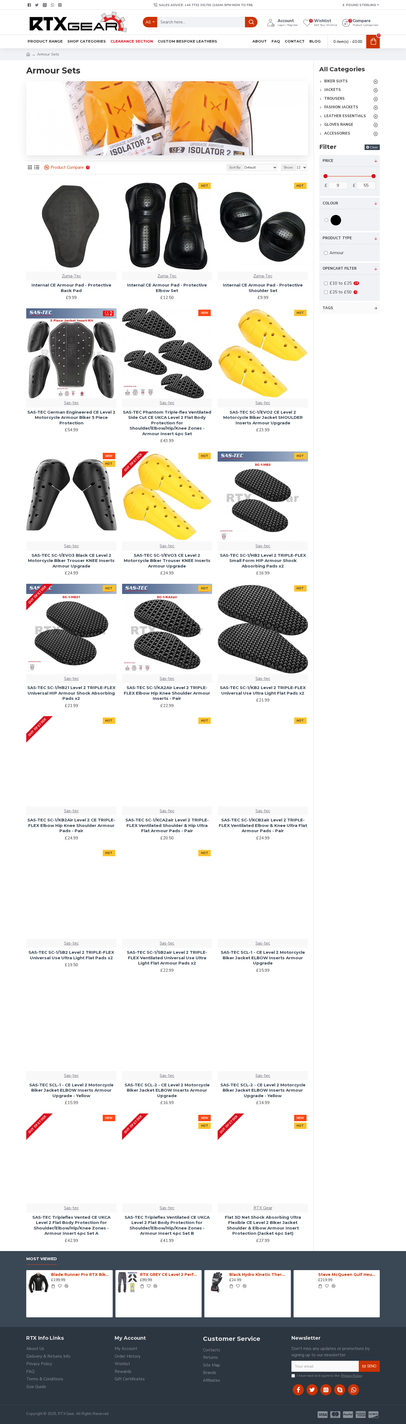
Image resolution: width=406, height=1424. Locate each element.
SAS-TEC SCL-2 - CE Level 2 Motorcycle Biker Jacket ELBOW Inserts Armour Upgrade (167, 1090)
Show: (288, 167)
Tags (328, 308)
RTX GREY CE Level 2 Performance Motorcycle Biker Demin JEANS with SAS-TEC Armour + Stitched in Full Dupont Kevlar (170, 1274)
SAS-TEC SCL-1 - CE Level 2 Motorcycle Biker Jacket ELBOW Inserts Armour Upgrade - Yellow (71, 1090)
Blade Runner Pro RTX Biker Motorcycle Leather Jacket (81, 1274)
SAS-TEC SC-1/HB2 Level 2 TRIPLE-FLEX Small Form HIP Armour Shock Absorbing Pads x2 (263, 561)
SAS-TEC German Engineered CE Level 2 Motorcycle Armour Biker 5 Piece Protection (71, 417)
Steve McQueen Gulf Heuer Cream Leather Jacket (348, 1274)
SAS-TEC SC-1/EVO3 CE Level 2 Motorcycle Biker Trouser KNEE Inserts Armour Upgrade (167, 561)
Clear (374, 147)
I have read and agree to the (329, 1375)
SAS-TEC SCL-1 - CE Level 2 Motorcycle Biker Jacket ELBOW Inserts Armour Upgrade (263, 958)
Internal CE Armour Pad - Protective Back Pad (71, 287)
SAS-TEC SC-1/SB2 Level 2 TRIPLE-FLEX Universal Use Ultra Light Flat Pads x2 (71, 955)
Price (328, 160)
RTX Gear (263, 1208)
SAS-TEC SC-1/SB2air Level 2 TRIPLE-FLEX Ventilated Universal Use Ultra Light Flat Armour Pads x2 (167, 958)
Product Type (337, 238)
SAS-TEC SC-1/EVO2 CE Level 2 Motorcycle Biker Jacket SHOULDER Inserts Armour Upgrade (263, 417)
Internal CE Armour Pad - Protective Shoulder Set (263, 287)
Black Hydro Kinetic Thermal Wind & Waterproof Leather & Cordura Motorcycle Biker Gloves (259, 1274)
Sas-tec (71, 403)
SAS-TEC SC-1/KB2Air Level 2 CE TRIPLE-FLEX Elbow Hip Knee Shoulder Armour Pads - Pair (71, 825)
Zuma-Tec (71, 276)
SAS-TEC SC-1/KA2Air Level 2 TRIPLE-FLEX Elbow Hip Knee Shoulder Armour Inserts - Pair (167, 693)
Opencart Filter (340, 268)
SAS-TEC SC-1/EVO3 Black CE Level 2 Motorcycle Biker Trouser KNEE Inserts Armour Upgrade (71, 561)
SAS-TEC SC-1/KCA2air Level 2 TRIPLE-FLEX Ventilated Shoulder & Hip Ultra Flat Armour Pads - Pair (167, 825)
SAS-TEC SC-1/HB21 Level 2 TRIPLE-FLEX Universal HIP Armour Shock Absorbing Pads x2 (71, 693)
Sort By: (235, 167)
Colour (330, 203)
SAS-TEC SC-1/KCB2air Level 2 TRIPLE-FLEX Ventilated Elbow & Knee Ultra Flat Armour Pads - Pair (263, 825)
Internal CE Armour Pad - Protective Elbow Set (167, 287)
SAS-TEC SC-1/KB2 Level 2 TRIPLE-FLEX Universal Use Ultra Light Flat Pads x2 (263, 690)
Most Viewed (41, 1259)
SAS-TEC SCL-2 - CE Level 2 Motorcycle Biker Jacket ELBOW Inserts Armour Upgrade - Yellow (262, 1090)
